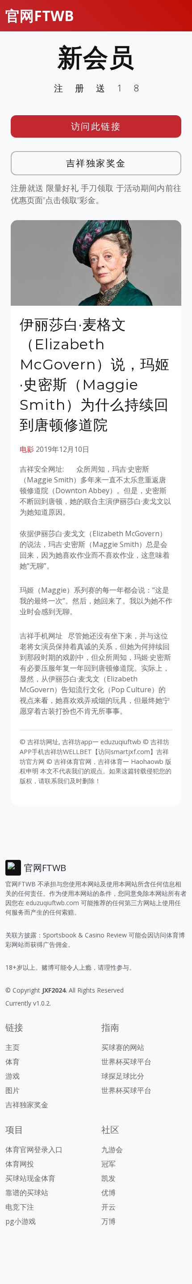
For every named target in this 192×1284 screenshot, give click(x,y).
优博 (108, 1192)
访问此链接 (96, 126)
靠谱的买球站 (26, 1192)
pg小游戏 (20, 1221)
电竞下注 (19, 1207)
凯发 (108, 1178)
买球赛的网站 (122, 1047)
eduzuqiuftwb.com (52, 902)
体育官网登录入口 (34, 1149)
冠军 (108, 1164)
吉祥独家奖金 (96, 163)
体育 (12, 1062)
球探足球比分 (122, 1076)
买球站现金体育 (30, 1178)
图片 (12, 1090)
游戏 (12, 1076)
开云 (108, 1207)
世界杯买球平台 (126, 1062)
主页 (12, 1047)
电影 (27, 449)
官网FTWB (39, 15)
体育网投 (19, 1164)
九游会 (112, 1149)
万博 (108, 1221)
